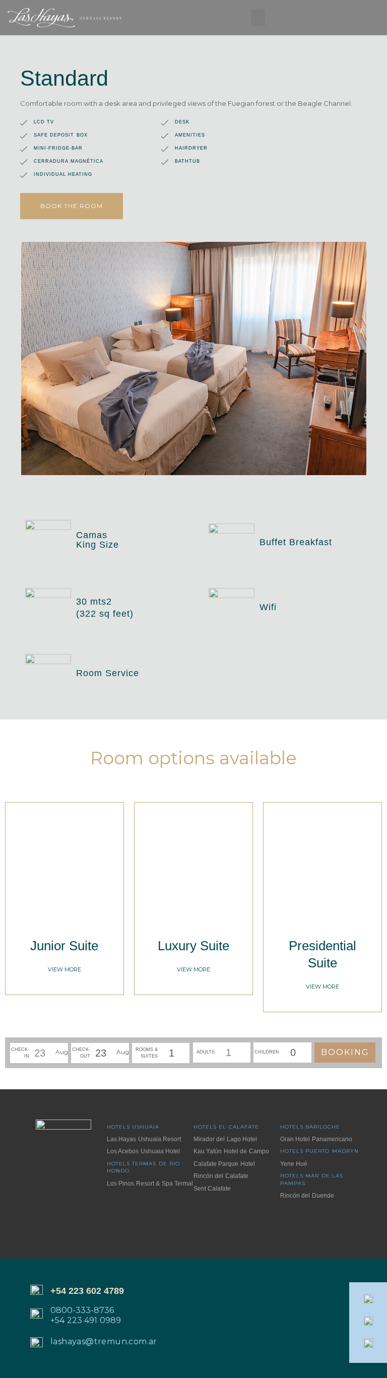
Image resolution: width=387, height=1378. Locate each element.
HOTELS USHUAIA (133, 1127)
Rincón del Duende (307, 1195)
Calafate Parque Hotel (224, 1163)
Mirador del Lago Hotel (225, 1139)
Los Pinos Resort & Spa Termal (150, 1183)
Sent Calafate (212, 1188)
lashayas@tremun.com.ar (103, 1341)
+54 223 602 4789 (87, 1291)
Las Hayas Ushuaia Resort (144, 1139)
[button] (258, 18)
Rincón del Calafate (221, 1175)
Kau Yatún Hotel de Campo (231, 1151)
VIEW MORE (64, 969)
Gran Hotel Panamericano (316, 1139)
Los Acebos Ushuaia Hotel (143, 1151)
